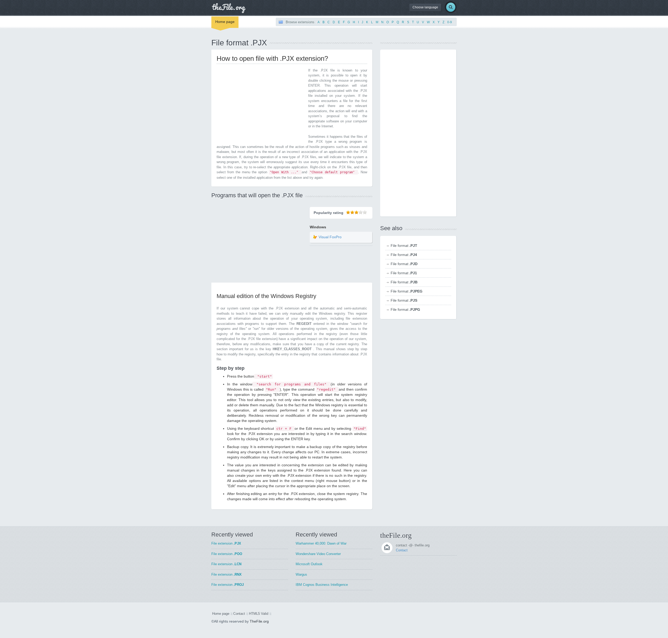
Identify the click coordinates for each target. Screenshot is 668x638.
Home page (225, 22)
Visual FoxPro (330, 237)
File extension (226, 543)
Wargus (301, 574)
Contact (402, 550)
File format (404, 245)
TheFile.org (259, 621)
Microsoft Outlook (309, 564)
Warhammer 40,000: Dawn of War (321, 543)
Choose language (425, 7)
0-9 (449, 22)
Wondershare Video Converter (318, 554)
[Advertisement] (260, 104)
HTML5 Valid (258, 614)
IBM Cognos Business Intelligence (322, 585)
